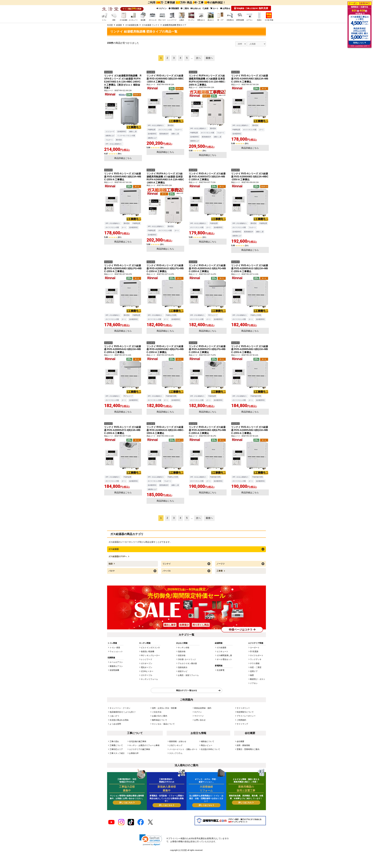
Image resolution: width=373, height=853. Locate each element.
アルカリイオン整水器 (187, 663)
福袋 (111, 563)
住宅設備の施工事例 (137, 741)
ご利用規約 (241, 720)
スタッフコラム (175, 753)
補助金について (207, 741)
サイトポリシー (243, 708)
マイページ (199, 716)
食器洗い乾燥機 (147, 651)
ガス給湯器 (114, 549)
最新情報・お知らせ (177, 741)
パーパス (167, 571)
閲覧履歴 (175, 8)
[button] (150, 840)
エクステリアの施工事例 (139, 749)
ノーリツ (221, 563)
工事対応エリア (116, 749)
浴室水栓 (181, 655)
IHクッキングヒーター (150, 655)
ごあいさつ (114, 716)
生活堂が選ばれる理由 (119, 720)
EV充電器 (254, 651)
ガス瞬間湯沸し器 (224, 655)
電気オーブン (146, 667)
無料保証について (159, 720)
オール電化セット (224, 659)
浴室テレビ (182, 671)
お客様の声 (134, 753)
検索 (207, 8)
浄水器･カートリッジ (187, 659)
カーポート (254, 647)
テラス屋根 (254, 663)
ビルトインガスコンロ (150, 647)
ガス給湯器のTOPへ (118, 556)
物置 (252, 675)
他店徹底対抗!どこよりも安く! (122, 712)
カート (215, 8)
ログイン (163, 8)
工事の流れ (114, 741)
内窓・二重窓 (255, 667)
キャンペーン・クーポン (120, 708)
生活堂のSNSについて (210, 749)
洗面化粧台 (182, 667)
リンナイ (167, 563)
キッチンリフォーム (149, 679)
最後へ (209, 58)
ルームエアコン (116, 662)
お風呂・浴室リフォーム (188, 675)
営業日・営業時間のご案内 (248, 749)
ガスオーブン (146, 663)
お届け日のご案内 (159, 716)
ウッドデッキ (255, 659)
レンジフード (146, 659)
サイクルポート (256, 655)
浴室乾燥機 (114, 670)
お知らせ (197, 8)
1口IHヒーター (147, 671)
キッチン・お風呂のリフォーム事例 (144, 745)
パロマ (112, 571)
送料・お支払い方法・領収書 (164, 708)
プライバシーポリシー (246, 716)
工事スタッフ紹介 (117, 753)
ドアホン (254, 683)
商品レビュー (206, 745)
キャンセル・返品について (163, 724)
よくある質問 (115, 724)
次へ (198, 58)
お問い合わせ (200, 720)
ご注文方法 (156, 712)
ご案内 (186, 8)
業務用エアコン (116, 666)
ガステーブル (146, 675)
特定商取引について (245, 712)
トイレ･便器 (115, 647)
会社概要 (240, 741)
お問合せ (226, 8)
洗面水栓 (181, 651)
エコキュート (222, 651)
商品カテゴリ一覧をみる (186, 690)
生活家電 (220, 670)
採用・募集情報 (243, 745)
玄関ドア (254, 671)
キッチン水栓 (183, 647)
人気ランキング (175, 745)
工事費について (116, 745)
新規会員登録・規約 (202, 708)
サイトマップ (242, 724)
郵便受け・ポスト (257, 679)
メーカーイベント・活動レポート (183, 749)
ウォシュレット (116, 651)
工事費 (220, 571)
